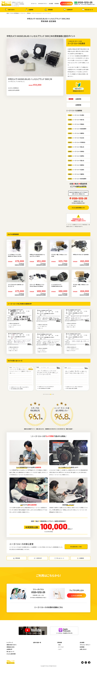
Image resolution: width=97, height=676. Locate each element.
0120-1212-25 (79, 198)
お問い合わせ (83, 649)
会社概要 (82, 642)
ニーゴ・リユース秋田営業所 (77, 129)
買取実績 (50, 9)
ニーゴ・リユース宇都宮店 (76, 142)
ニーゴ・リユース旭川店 (76, 119)
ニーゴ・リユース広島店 (76, 43)
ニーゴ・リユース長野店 (76, 156)
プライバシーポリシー (85, 645)
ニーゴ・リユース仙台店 (76, 138)
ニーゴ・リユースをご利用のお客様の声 (20, 304)
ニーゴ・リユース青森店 (76, 124)
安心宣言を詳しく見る (76, 546)
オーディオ (60, 647)
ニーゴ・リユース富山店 (76, 160)
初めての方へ (11, 9)
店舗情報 (31, 9)
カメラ (59, 649)
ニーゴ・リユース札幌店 (76, 115)
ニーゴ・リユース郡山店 (76, 147)
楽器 (59, 645)
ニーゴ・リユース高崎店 (76, 151)
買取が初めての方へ (12, 645)
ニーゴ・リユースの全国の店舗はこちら (48, 607)
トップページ (10, 642)
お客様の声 (70, 9)
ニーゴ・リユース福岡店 (76, 174)
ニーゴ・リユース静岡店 (76, 165)
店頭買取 (78, 105)
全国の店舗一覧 (37, 642)
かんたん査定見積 (11, 654)
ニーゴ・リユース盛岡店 (76, 133)
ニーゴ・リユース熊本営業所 (77, 179)
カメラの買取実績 (13, 234)
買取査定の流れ (11, 647)
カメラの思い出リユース (15, 361)
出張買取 (78, 99)
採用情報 (82, 647)
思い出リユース (89, 9)
